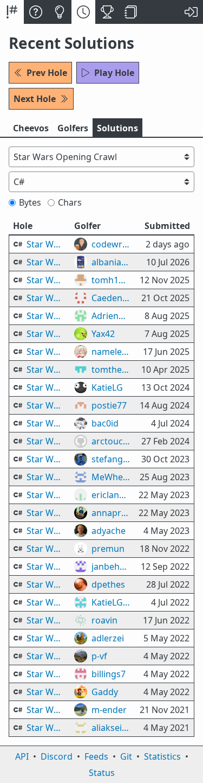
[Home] (12, 12)
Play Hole (114, 73)
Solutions (117, 128)
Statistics (162, 756)
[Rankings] (107, 12)
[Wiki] (131, 12)
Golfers (72, 128)
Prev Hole (47, 73)
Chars (70, 202)
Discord (57, 756)
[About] (36, 12)
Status (102, 773)
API (22, 756)
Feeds (96, 756)
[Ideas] (59, 12)
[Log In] (191, 12)
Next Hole (35, 99)
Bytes (30, 202)
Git (126, 756)
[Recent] (83, 12)
